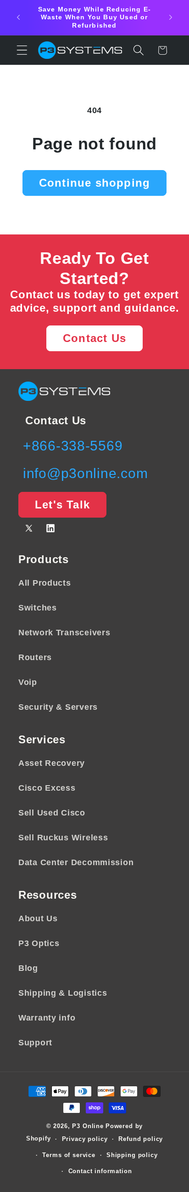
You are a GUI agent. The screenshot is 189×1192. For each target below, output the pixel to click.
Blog (28, 968)
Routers (35, 657)
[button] (22, 50)
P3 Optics (38, 943)
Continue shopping (94, 183)
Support (35, 1042)
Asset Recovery (51, 763)
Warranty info (46, 1017)
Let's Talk (62, 504)
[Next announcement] (171, 17)
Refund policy (140, 1138)
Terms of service (68, 1155)
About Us (38, 918)
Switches (37, 607)
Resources (47, 895)
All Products (44, 582)
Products (43, 559)
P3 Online (88, 1126)
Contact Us (94, 338)
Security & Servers (58, 707)
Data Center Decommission (75, 862)
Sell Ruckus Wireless (63, 837)
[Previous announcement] (18, 17)
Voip (27, 682)
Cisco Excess (47, 788)
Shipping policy (132, 1155)
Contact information (100, 1171)
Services (42, 739)
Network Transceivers (64, 632)
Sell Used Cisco (51, 812)
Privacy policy (85, 1138)
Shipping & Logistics (62, 993)
